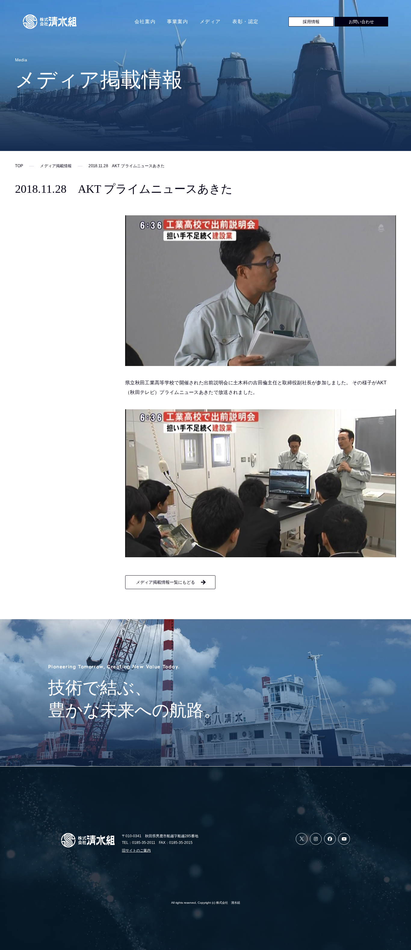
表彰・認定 (245, 21)
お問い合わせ (361, 21)
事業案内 (177, 21)
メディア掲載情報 (56, 166)
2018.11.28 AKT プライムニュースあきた (126, 166)
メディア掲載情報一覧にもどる (165, 582)
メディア (210, 21)
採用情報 (311, 21)
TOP (19, 166)
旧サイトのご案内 (136, 850)
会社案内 (145, 21)
